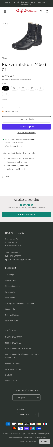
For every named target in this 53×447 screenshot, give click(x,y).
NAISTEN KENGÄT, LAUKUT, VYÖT (19, 349)
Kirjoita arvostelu (26, 214)
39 (24, 89)
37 (6, 88)
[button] (5, 11)
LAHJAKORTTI (11, 381)
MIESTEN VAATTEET (13, 343)
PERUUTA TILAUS (12, 321)
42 (7, 94)
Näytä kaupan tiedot (13, 146)
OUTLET (8, 375)
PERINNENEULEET (12, 363)
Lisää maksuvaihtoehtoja (26, 132)
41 (42, 89)
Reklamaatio (10, 298)
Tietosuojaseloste (12, 286)
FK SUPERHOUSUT (13, 369)
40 (33, 89)
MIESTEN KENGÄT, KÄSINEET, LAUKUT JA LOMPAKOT (22, 356)
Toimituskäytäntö (40, 437)
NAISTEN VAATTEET (13, 337)
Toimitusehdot (11, 292)
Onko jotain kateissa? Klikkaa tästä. (19, 304)
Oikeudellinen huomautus (27, 441)
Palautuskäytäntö (12, 315)
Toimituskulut (15, 79)
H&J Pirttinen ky (15, 433)
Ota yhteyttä (10, 275)
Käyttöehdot (10, 309)
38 (15, 89)
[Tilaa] (38, 397)
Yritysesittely (10, 281)
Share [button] (7, 177)
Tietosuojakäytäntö (15, 437)
